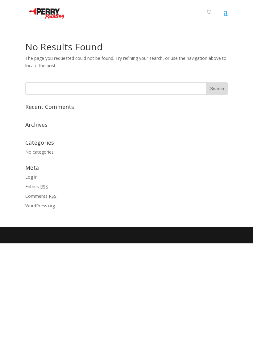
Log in (31, 177)
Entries (36, 186)
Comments (40, 196)
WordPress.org (40, 206)
